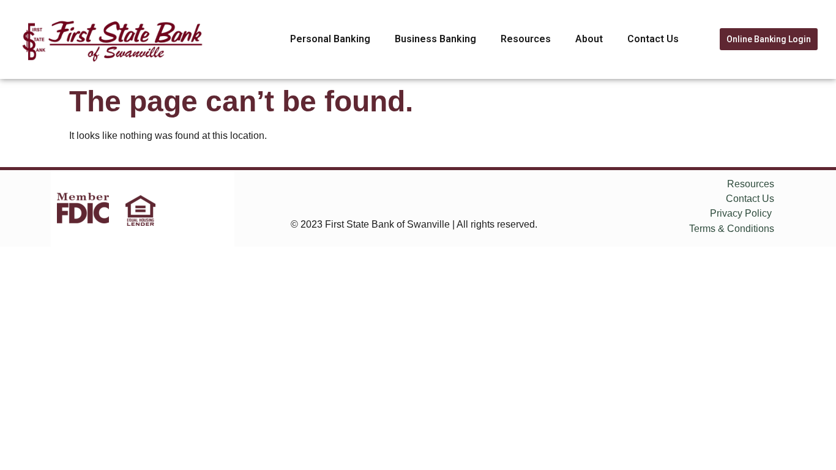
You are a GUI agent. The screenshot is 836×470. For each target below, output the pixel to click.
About (589, 39)
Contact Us (653, 39)
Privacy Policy (741, 213)
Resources (526, 39)
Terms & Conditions (731, 228)
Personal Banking (330, 39)
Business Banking (435, 39)
